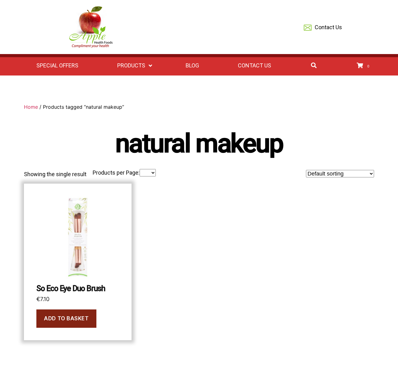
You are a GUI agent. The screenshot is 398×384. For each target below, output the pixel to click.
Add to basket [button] (66, 318)
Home (31, 107)
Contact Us (328, 27)
